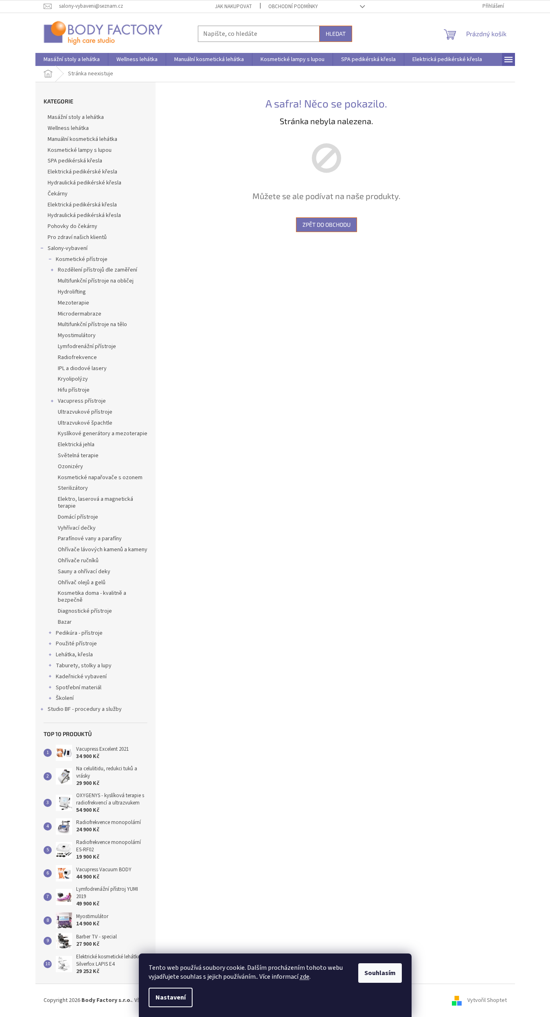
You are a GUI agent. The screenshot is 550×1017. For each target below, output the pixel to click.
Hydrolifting (72, 292)
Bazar (65, 622)
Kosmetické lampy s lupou (80, 150)
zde (304, 976)
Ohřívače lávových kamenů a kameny (102, 550)
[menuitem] (71, 59)
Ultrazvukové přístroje (85, 412)
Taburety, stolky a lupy (84, 666)
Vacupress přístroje (82, 401)
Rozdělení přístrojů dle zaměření (97, 270)
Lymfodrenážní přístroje (87, 346)
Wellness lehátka (68, 128)
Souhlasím (380, 973)
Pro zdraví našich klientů (77, 237)
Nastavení (171, 997)
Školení (65, 698)
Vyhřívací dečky (77, 528)
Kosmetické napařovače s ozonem (100, 477)
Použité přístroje (76, 644)
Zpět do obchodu (326, 224)
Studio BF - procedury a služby (85, 709)
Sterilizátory (73, 488)
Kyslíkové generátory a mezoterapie (102, 434)
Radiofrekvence (77, 357)
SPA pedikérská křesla (75, 161)
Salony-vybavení (68, 248)
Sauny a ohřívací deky (84, 572)
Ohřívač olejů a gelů (81, 583)
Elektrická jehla (76, 445)
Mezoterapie (73, 303)
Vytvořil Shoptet (487, 1000)
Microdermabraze (79, 314)
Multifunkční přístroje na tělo (92, 324)
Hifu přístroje (74, 390)
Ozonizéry (70, 466)
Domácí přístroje (78, 517)
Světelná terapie (78, 456)
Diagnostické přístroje (85, 611)
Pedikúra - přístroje (79, 633)
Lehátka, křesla (74, 655)
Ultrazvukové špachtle (85, 423)
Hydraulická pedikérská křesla (84, 215)
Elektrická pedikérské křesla (82, 172)
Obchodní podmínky (293, 6)
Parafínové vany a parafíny (90, 539)
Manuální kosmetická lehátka (82, 139)
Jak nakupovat (233, 6)
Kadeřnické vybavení (81, 677)
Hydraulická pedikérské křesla (84, 183)
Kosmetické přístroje (81, 259)
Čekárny (58, 194)
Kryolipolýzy (73, 379)
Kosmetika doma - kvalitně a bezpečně (92, 596)
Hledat (336, 33)
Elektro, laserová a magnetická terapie (95, 502)
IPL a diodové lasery (82, 368)
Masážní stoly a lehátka (76, 117)
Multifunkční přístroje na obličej (96, 281)
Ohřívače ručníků (78, 561)
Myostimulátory (77, 335)
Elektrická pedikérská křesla (82, 205)
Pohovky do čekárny (72, 226)
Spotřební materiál (78, 688)
